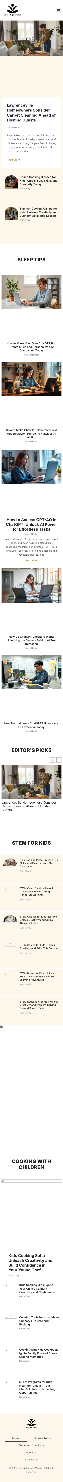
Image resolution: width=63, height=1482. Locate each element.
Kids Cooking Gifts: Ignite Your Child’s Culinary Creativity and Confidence (36, 1288)
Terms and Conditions (31, 1445)
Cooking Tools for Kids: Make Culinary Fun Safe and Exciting (39, 1321)
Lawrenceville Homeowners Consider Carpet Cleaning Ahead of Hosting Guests (29, 806)
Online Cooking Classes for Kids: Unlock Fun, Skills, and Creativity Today (38, 180)
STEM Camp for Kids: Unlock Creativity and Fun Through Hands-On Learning (37, 891)
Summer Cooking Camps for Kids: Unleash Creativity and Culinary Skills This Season (38, 212)
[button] (58, 10)
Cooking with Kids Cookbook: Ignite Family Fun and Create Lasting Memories (39, 1353)
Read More (13, 159)
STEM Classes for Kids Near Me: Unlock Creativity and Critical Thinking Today (38, 920)
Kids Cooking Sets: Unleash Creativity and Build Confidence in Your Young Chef (30, 1262)
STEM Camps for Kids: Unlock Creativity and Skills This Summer (39, 946)
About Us (31, 1452)
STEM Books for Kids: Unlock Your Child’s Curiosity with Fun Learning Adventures (37, 976)
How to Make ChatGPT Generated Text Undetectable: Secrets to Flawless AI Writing (31, 433)
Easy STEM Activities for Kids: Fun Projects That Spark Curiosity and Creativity (29, 1040)
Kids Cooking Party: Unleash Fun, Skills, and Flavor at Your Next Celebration (39, 863)
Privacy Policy (42, 1438)
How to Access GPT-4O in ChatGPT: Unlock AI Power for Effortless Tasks (31, 524)
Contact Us (31, 1459)
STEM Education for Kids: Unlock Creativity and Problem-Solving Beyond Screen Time (39, 1005)
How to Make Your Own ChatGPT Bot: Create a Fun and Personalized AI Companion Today (31, 347)
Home (15, 1438)
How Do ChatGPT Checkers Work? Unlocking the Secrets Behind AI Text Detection (31, 640)
